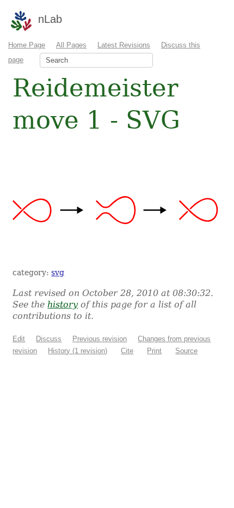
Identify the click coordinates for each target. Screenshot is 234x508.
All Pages (71, 45)
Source (186, 351)
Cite (127, 351)
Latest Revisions (123, 45)
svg (57, 272)
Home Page (26, 45)
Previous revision (99, 339)
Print (154, 351)
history (62, 304)
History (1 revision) (77, 351)
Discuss (48, 339)
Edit (19, 339)
